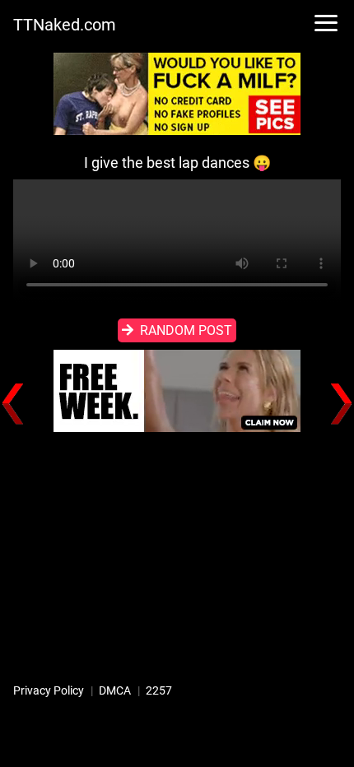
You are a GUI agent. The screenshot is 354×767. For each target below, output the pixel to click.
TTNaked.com (64, 25)
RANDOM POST (186, 330)
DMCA (115, 690)
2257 (159, 690)
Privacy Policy (48, 690)
